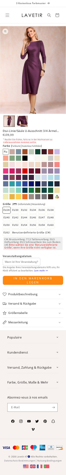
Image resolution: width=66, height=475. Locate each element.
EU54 (24, 225)
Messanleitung (38, 204)
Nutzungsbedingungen (49, 460)
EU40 (6, 217)
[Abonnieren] (53, 407)
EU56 (33, 225)
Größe (7, 204)
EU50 (6, 225)
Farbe (22, 146)
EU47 (42, 217)
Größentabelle (24, 204)
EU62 (6, 232)
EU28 (6, 210)
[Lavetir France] (40, 466)
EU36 (42, 210)
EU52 (15, 225)
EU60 (50, 225)
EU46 (33, 217)
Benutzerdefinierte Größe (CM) (31, 232)
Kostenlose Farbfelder (31, 146)
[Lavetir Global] (26, 466)
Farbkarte (16, 146)
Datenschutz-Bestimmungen (19, 460)
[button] (7, 15)
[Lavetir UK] (33, 466)
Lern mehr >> (41, 270)
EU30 (15, 210)
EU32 (24, 210)
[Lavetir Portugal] (47, 466)
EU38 (50, 210)
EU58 (42, 225)
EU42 (15, 217)
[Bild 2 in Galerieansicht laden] (22, 121)
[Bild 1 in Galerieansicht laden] (9, 121)
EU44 (24, 217)
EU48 (50, 217)
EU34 (33, 210)
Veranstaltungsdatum (17, 256)
